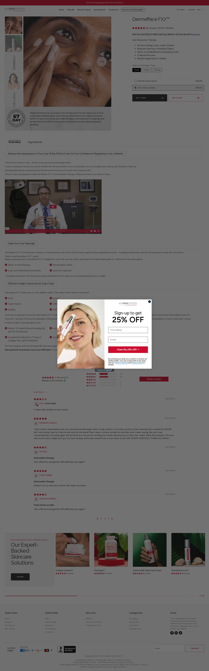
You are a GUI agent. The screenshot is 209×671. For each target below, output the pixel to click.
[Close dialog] (149, 301)
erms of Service (122, 363)
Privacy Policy (136, 363)
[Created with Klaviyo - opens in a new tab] (104, 370)
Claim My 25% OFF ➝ (128, 349)
